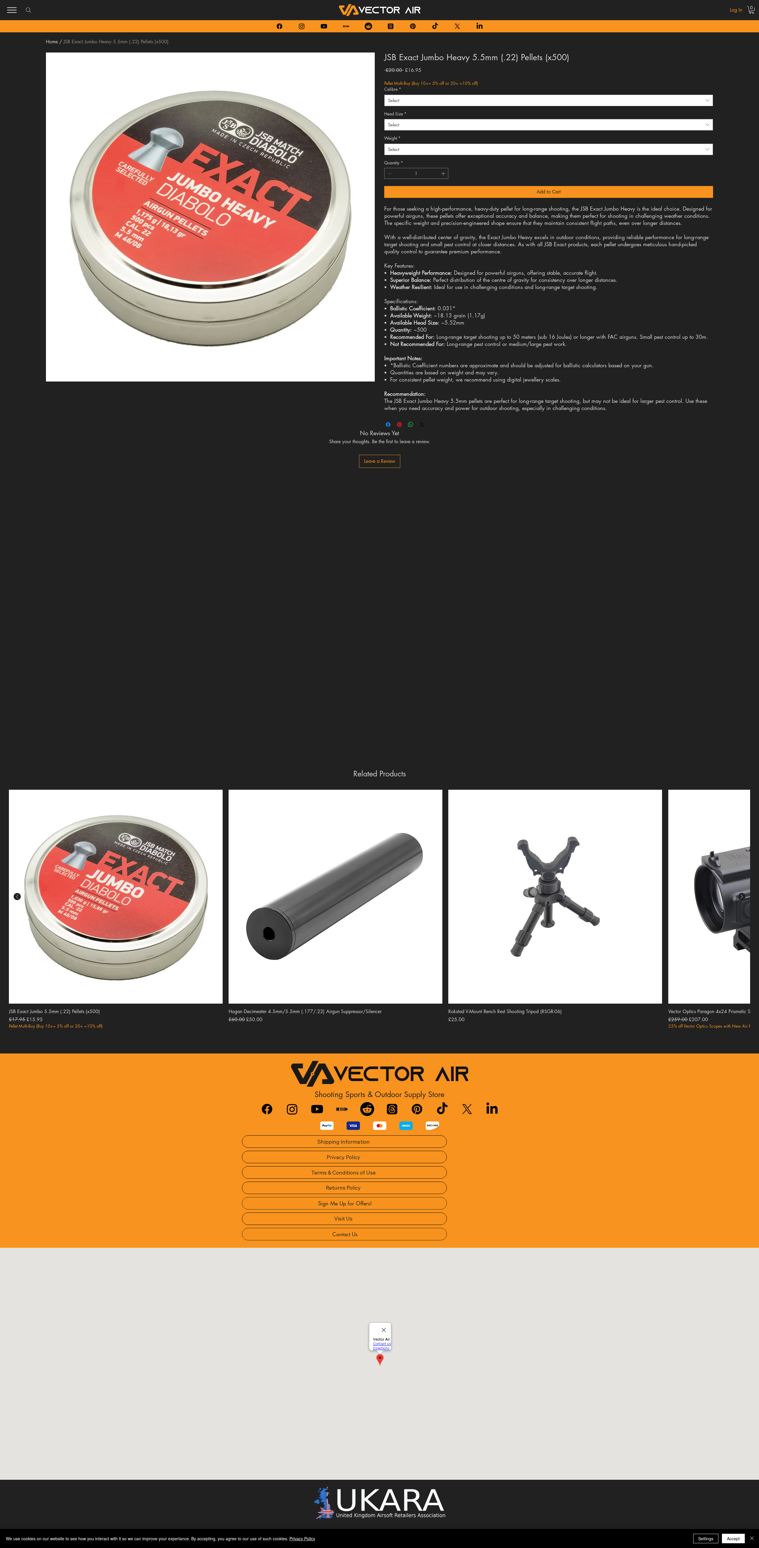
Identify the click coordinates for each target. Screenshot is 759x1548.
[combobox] (548, 100)
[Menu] (12, 10)
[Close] (751, 1538)
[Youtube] (324, 26)
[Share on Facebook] (388, 424)
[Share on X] (421, 424)
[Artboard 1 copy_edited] (346, 26)
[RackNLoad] (342, 1109)
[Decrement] (389, 173)
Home (52, 42)
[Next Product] (741, 896)
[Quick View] (116, 897)
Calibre (392, 89)
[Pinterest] (413, 26)
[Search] (28, 10)
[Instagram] (301, 26)
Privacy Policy (302, 1538)
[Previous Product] (17, 896)
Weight (392, 138)
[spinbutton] (416, 173)
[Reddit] (368, 26)
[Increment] (443, 173)
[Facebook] (279, 26)
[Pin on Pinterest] (399, 424)
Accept (733, 1538)
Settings (705, 1538)
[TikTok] (435, 26)
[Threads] (390, 26)
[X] (457, 26)
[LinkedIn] (479, 26)
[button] (751, 10)
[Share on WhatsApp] (410, 424)
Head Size (395, 114)
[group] (379, 909)
